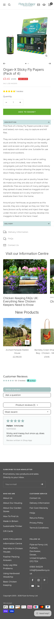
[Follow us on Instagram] (38, 580)
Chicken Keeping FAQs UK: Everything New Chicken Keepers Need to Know (20, 301)
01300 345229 (36, 566)
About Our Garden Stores (12, 510)
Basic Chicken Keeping (10, 583)
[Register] (42, 484)
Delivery (8, 224)
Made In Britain (10, 521)
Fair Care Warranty (39, 508)
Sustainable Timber (12, 526)
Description (10, 122)
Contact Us (13, 245)
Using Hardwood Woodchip (11, 575)
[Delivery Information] (43, 4)
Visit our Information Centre (27, 253)
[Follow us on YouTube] (33, 586)
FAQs (10, 238)
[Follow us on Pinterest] (44, 580)
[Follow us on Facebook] (33, 580)
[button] (9, 91)
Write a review (12, 389)
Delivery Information (18, 232)
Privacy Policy (36, 522)
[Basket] (49, 4)
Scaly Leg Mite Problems (10, 567)
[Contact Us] (38, 5)
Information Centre (12, 543)
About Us (7, 498)
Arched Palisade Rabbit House (17, 351)
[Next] (50, 63)
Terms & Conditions (39, 527)
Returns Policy (37, 518)
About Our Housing (12, 503)
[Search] (9, 5)
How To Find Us (10, 516)
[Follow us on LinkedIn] (38, 586)
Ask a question (13, 395)
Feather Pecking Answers (11, 558)
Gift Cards (8, 531)
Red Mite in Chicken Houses (13, 550)
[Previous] (4, 63)
